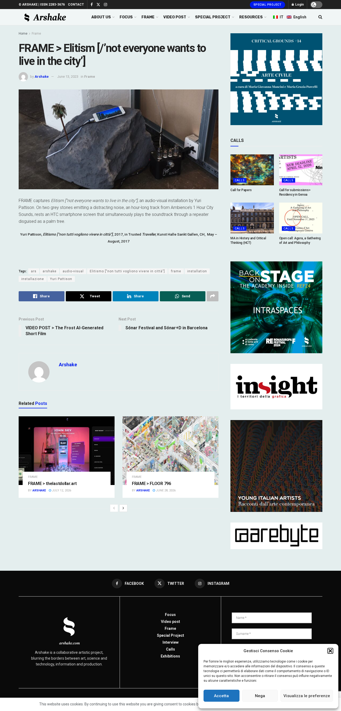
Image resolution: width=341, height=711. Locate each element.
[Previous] (114, 508)
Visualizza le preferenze (306, 695)
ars (33, 271)
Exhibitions (170, 656)
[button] (330, 651)
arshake (49, 271)
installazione (32, 279)
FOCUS (126, 17)
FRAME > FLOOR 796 (151, 483)
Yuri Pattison (61, 279)
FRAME (148, 17)
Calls (240, 180)
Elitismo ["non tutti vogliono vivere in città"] (127, 271)
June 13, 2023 (67, 77)
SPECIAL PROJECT (212, 17)
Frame (36, 33)
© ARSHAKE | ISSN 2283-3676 (42, 4)
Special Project (268, 4)
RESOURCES (251, 17)
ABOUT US (101, 17)
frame (176, 271)
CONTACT (76, 4)
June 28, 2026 (165, 490)
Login (299, 4)
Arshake (42, 77)
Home (23, 33)
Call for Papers (240, 190)
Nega (260, 695)
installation (197, 271)
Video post (170, 621)
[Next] (123, 508)
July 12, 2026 (61, 490)
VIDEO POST (174, 17)
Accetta (221, 695)
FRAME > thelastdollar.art (52, 483)
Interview (170, 642)
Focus (170, 615)
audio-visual (73, 271)
